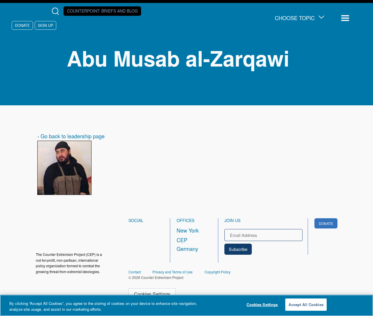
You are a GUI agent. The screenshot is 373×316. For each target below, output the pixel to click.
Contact (135, 271)
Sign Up (45, 25)
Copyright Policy (218, 271)
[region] (186, 305)
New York (188, 230)
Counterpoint (102, 11)
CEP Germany (187, 244)
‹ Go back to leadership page (71, 136)
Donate (22, 25)
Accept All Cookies (305, 304)
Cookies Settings (152, 293)
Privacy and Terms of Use (172, 271)
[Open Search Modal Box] (56, 11)
